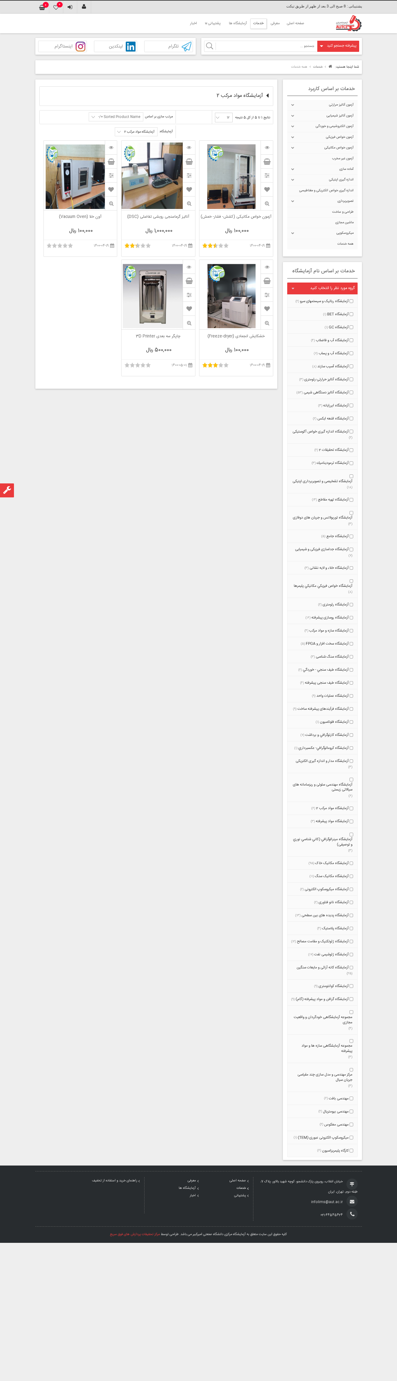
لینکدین (116, 46)
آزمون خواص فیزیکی (340, 137)
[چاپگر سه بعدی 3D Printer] (189, 267)
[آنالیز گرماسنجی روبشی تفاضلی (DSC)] (189, 147)
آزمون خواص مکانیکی (339, 148)
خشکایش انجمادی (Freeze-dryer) (236, 337)
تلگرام (173, 46)
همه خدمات (345, 244)
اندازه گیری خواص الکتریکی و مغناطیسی (326, 190)
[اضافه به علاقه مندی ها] (267, 189)
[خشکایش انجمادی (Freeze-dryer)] (267, 267)
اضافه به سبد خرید (267, 161)
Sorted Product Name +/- (119, 117)
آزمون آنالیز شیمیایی (340, 116)
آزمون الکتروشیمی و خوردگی (335, 126)
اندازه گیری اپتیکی (341, 180)
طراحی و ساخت (343, 212)
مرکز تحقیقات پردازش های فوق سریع (135, 1234)
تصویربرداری (345, 201)
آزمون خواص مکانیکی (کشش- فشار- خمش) (236, 217)
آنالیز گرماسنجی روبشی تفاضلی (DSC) (158, 217)
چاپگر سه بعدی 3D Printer (158, 337)
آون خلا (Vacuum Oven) (80, 217)
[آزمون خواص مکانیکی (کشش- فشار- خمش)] (267, 147)
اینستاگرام (64, 46)
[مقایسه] (267, 175)
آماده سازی (346, 169)
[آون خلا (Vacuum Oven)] (111, 147)
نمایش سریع (267, 204)
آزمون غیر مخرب (343, 158)
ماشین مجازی (344, 222)
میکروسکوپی (345, 233)
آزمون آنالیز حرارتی (341, 105)
